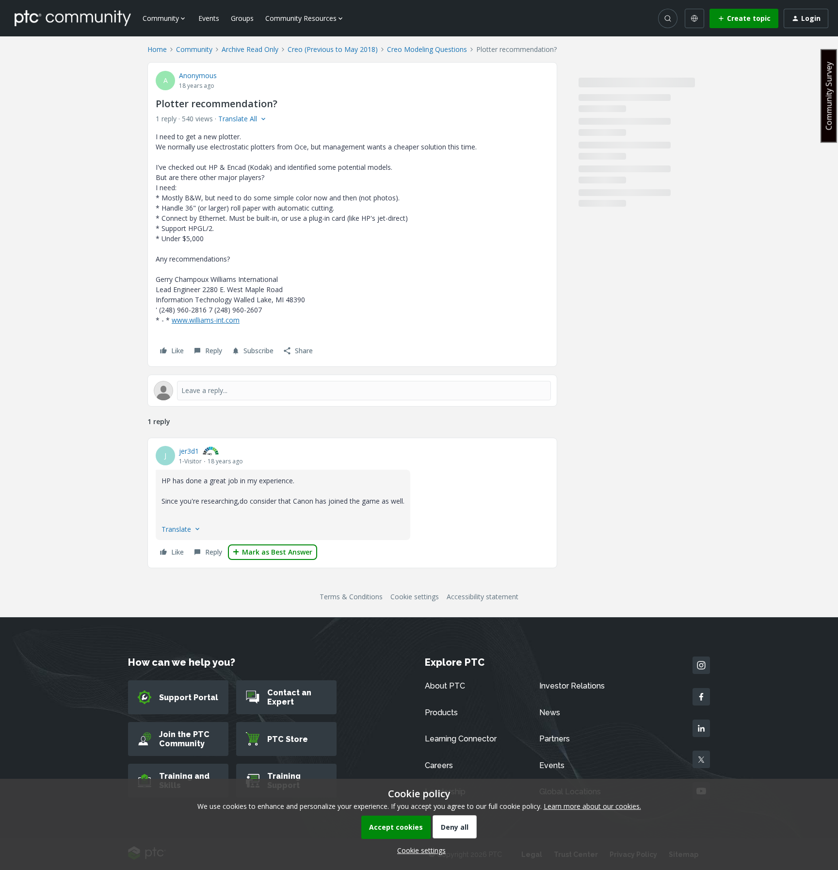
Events (208, 18)
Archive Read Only (250, 49)
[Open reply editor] (352, 390)
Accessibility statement (482, 596)
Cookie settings (414, 596)
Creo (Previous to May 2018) (333, 49)
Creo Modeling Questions (427, 49)
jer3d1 (189, 451)
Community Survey (828, 96)
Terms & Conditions (351, 596)
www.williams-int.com (206, 320)
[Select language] (694, 18)
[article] (352, 503)
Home (157, 49)
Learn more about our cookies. (592, 806)
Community (194, 49)
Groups (242, 18)
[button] (743, 18)
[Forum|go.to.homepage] (73, 18)
